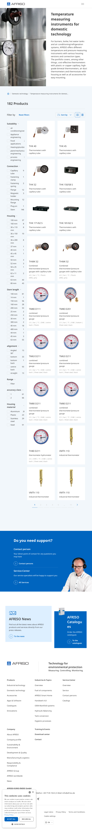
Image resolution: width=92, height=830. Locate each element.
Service (66, 690)
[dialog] (19, 809)
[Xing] (38, 799)
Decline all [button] (26, 819)
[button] (19, 824)
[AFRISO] (16, 4)
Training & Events (42, 729)
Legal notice (48, 812)
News (9, 781)
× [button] (33, 792)
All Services (24, 582)
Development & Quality (17, 752)
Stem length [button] (13, 289)
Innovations (12, 711)
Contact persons (26, 563)
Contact (38, 739)
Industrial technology (16, 685)
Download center (42, 734)
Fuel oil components (43, 690)
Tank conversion (42, 716)
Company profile (14, 739)
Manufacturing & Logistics (18, 758)
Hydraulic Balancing (43, 711)
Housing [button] (11, 215)
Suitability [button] (12, 123)
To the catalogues (77, 641)
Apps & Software (14, 700)
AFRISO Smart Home (43, 695)
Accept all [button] (11, 819)
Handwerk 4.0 (41, 700)
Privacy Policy (61, 812)
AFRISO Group (13, 771)
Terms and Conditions (77, 812)
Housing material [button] (11, 405)
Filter (13, 383)
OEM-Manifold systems (45, 705)
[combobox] (65, 114)
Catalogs (66, 700)
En (49, 822)
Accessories (12, 695)
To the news (19, 636)
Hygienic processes (43, 721)
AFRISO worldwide (15, 776)
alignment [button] (12, 346)
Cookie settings (50, 816)
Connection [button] (12, 166)
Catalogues (11, 705)
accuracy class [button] (14, 389)
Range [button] (10, 379)
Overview (39, 685)
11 (71, 505)
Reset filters (24, 115)
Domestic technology (16, 690)
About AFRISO (13, 734)
